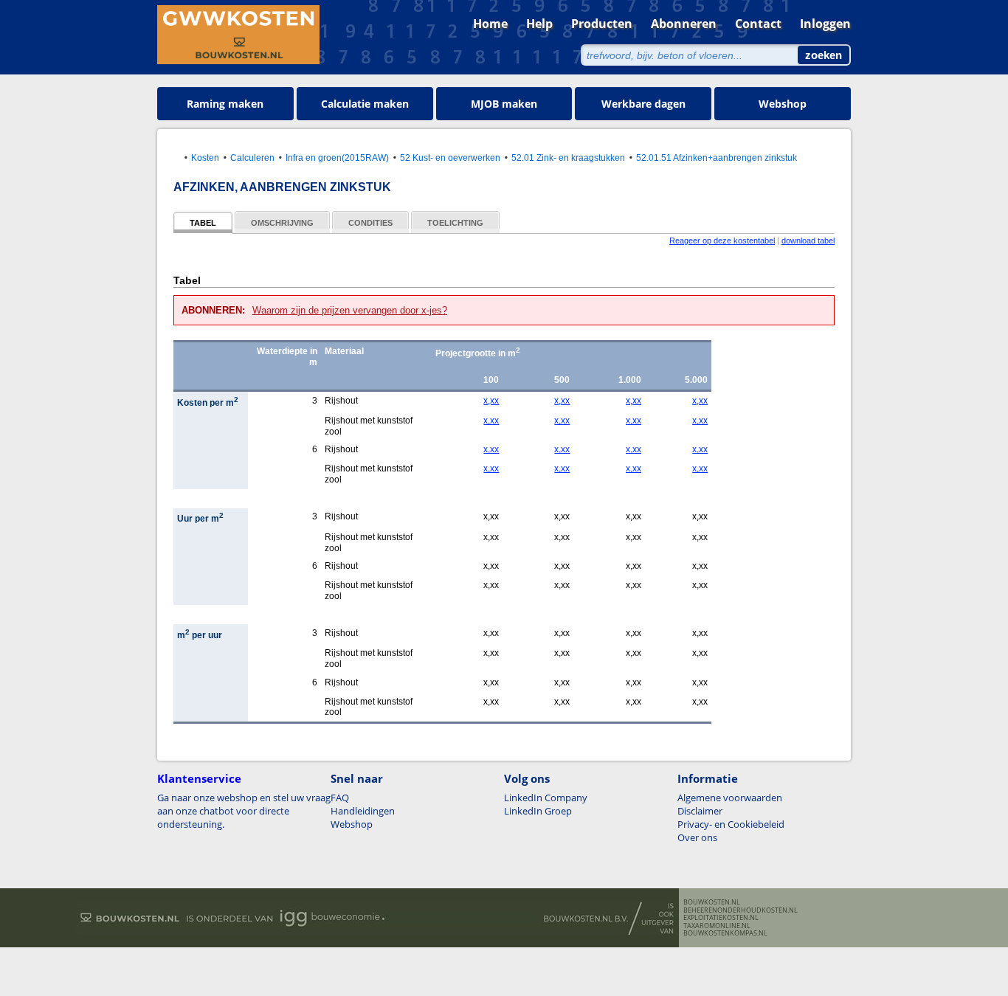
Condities (370, 222)
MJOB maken (504, 104)
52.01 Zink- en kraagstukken (568, 157)
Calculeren (252, 157)
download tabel (808, 240)
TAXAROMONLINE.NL (716, 925)
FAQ (340, 797)
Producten (601, 23)
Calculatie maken (365, 104)
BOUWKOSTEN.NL (711, 902)
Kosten (205, 157)
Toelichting (455, 222)
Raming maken (225, 104)
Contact (758, 23)
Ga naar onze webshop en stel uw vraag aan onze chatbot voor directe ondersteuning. (244, 811)
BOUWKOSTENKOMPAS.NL (725, 933)
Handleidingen (363, 810)
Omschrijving (282, 222)
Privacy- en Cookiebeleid (730, 824)
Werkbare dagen (643, 104)
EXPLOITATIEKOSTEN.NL (721, 917)
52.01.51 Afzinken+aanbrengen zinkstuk (716, 157)
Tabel (203, 222)
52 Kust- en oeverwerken (450, 157)
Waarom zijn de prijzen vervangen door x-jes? (349, 310)
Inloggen (825, 23)
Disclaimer (699, 810)
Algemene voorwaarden (729, 797)
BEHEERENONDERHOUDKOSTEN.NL (740, 910)
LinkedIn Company (545, 797)
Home (490, 23)
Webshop (783, 104)
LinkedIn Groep (538, 810)
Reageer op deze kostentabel (722, 240)
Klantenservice (199, 778)
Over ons (697, 837)
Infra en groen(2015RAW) (337, 157)
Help (539, 23)
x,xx (491, 400)
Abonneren (684, 23)
